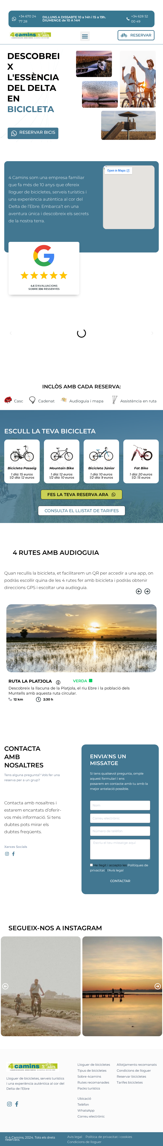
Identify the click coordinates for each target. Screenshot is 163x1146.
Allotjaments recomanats (137, 1065)
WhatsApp (85, 1110)
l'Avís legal (115, 870)
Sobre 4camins (89, 1076)
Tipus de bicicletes (91, 1071)
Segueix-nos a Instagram (55, 928)
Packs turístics (88, 1088)
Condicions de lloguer (134, 1071)
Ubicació (84, 1099)
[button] (85, 36)
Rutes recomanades (93, 1082)
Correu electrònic (91, 1116)
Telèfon (83, 1105)
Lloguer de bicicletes (93, 1065)
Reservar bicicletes (131, 1076)
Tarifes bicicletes (130, 1082)
